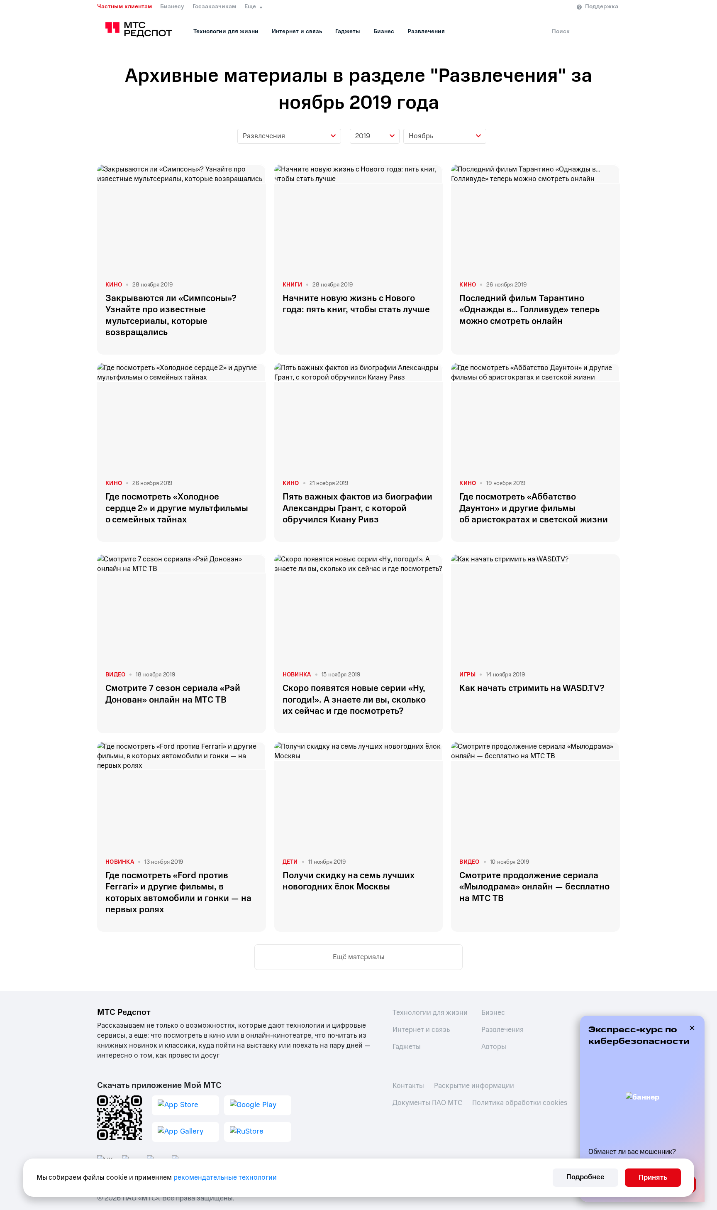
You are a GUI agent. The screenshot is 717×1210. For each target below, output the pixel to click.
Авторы (493, 1046)
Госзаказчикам (214, 6)
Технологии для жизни (226, 31)
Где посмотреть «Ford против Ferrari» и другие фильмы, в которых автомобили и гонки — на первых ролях (178, 893)
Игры (467, 674)
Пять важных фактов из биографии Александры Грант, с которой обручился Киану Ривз (357, 508)
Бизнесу (172, 6)
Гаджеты (347, 31)
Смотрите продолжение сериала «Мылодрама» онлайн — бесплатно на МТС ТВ (534, 887)
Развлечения (426, 31)
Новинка (297, 674)
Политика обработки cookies (519, 1102)
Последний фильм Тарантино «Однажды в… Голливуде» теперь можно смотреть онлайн (529, 309)
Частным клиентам (124, 6)
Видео (115, 674)
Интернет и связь (297, 31)
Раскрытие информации (474, 1085)
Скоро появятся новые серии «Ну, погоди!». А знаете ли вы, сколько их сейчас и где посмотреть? (354, 699)
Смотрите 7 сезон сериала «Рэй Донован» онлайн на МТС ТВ (172, 693)
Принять (653, 1177)
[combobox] (289, 136)
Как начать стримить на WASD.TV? (532, 688)
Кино (113, 285)
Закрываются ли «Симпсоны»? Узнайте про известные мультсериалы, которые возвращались (171, 315)
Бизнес (383, 31)
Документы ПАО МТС (427, 1102)
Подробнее (585, 1177)
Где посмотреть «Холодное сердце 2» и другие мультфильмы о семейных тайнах (176, 508)
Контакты (408, 1085)
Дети (290, 862)
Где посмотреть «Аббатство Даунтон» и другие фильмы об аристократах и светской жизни (533, 508)
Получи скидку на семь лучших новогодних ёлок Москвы (349, 881)
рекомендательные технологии (225, 1177)
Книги (292, 285)
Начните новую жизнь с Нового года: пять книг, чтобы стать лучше (356, 304)
